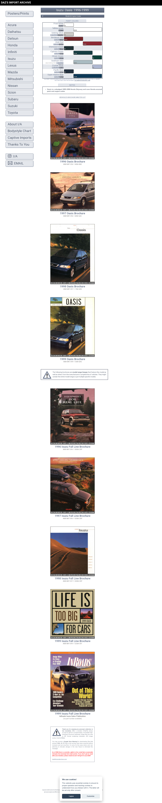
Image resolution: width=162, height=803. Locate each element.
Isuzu (59, 10)
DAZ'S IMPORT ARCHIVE (16, 2)
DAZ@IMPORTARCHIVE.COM (82, 80)
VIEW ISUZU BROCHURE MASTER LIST (72, 97)
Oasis (68, 10)
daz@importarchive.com (59, 759)
